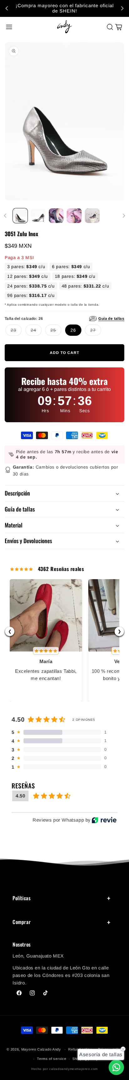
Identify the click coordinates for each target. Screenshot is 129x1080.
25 (53, 329)
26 (73, 330)
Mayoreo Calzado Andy (41, 1049)
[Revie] (104, 820)
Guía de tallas (111, 318)
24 (33, 329)
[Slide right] (123, 215)
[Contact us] (116, 1067)
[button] (9, 27)
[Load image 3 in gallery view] (56, 215)
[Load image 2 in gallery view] (38, 215)
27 (93, 329)
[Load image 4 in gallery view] (74, 215)
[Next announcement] (122, 8)
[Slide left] (5, 215)
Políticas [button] (21, 898)
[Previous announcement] (7, 8)
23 (13, 329)
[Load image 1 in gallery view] (20, 215)
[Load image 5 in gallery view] (92, 215)
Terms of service (51, 1059)
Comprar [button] (22, 922)
